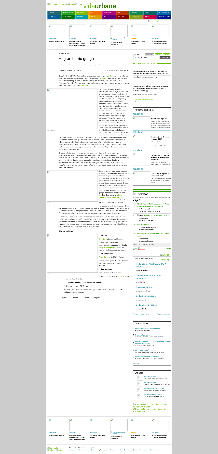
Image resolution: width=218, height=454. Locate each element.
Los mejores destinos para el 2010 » (157, 215)
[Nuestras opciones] (103, 450)
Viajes (136, 200)
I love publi (120, 16)
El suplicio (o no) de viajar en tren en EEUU (160, 138)
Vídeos (147, 12)
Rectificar (75, 298)
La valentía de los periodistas (116, 43)
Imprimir (64, 298)
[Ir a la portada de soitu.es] (55, 449)
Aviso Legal (142, 450)
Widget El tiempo (150, 383)
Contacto (94, 450)
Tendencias (107, 12)
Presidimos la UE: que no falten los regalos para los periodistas (160, 157)
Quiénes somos (84, 450)
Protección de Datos (130, 450)
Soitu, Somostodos (145, 296)
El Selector (52, 16)
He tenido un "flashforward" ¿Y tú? (151, 265)
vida (99, 6)
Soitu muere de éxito (146, 305)
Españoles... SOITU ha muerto (97, 42)
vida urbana (71, 65)
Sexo (105, 16)
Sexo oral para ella (142, 335)
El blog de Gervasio (164, 16)
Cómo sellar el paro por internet (147, 328)
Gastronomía (135, 16)
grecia (112, 65)
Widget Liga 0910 (150, 377)
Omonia (102, 239)
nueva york (94, 65)
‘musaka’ (84, 86)
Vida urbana (80, 12)
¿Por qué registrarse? (164, 21)
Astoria (111, 76)
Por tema (158, 54)
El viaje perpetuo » (144, 224)
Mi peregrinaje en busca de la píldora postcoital (159, 42)
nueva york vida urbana (83, 65)
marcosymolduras (144, 291)
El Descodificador (163, 12)
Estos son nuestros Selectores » (145, 245)
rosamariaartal (143, 270)
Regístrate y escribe (163, 314)
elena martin (102, 65)
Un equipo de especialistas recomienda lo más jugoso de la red (151, 197)
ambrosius (141, 282)
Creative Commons (156, 450)
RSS (93, 448)
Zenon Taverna (104, 257)
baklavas (122, 276)
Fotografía (134, 12)
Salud (119, 12)
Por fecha (167, 54)
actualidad (52, 38)
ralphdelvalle (142, 309)
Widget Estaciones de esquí (154, 389)
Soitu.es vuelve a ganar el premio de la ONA (160, 175)
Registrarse (152, 21)
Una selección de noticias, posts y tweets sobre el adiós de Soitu (77, 43)
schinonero (142, 300)
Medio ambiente (67, 16)
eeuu (108, 65)
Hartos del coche (68, 12)
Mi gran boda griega (107, 247)
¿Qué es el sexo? (142, 350)
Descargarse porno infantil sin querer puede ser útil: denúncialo (152, 342)
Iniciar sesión (144, 21)
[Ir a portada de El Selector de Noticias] (140, 194)
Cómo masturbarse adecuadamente (149, 357)
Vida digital (79, 16)
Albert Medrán (154, 211)
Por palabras (149, 54)
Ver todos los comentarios (144, 99)
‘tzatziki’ (103, 78)
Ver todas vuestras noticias (141, 314)
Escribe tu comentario (142, 102)
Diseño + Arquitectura (148, 17)
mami (151, 220)
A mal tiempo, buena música (138, 42)
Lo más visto (141, 324)
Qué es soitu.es (72, 450)
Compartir (96, 298)
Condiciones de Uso (116, 450)
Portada (51, 12)
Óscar (151, 229)
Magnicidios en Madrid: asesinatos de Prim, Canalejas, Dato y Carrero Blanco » (153, 205)
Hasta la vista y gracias (56, 41)
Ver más (135, 363)
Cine (91, 12)
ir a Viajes (168, 248)
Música (92, 16)
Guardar (86, 298)
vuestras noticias (144, 258)
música (133, 38)
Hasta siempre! (143, 287)
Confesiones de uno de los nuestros (149, 276)
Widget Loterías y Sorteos (153, 395)
